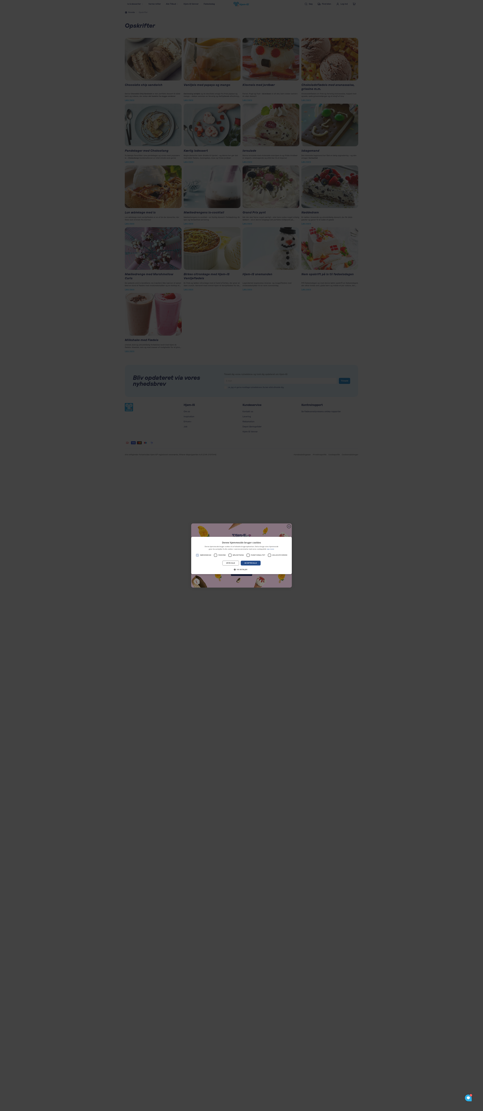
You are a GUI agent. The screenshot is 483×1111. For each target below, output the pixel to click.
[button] (241, 569)
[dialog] (241, 555)
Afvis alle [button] (230, 563)
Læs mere (270, 549)
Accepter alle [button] (251, 563)
